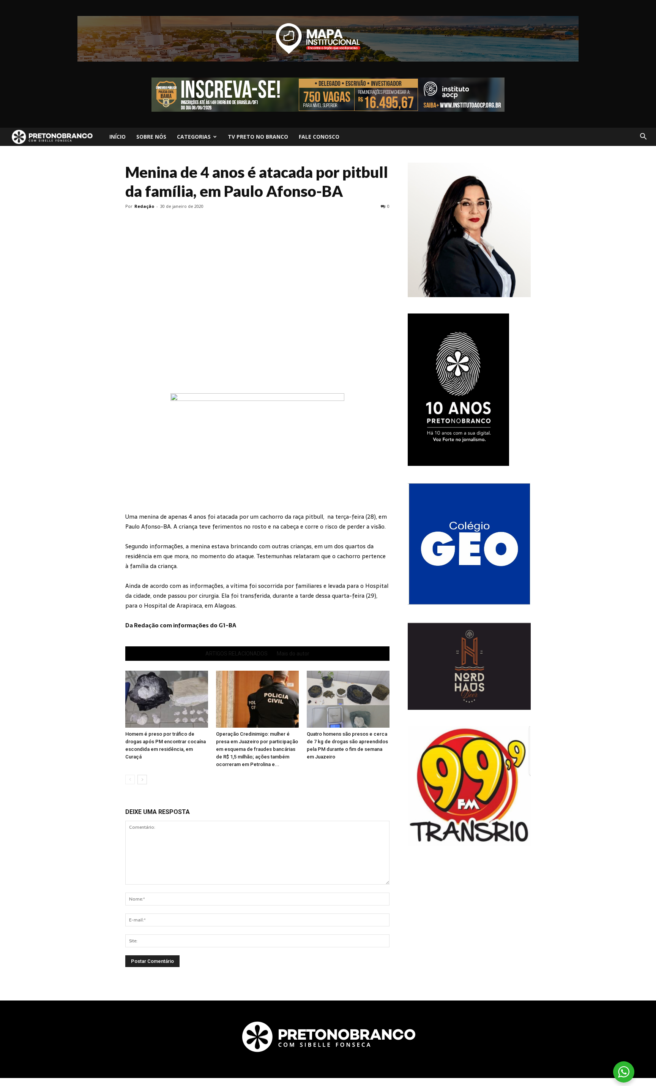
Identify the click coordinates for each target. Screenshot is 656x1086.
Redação (144, 206)
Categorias (194, 136)
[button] (643, 137)
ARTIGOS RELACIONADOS (236, 653)
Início (117, 136)
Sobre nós (151, 136)
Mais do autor (293, 653)
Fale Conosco (319, 136)
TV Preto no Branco (258, 136)
